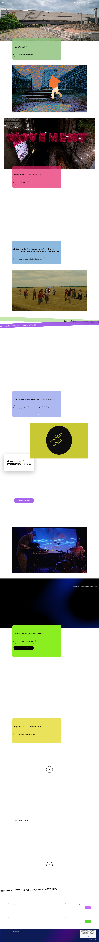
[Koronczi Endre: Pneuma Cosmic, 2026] (59, 606)
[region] (49, 606)
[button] (24, 54)
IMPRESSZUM (16, 931)
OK (88, 936)
